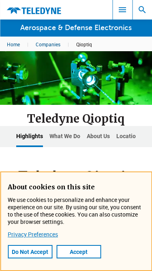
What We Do (64, 136)
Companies (48, 44)
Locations (129, 136)
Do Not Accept (30, 252)
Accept (79, 252)
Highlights (29, 136)
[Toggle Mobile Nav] (122, 10)
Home (13, 44)
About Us (98, 136)
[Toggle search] (142, 10)
